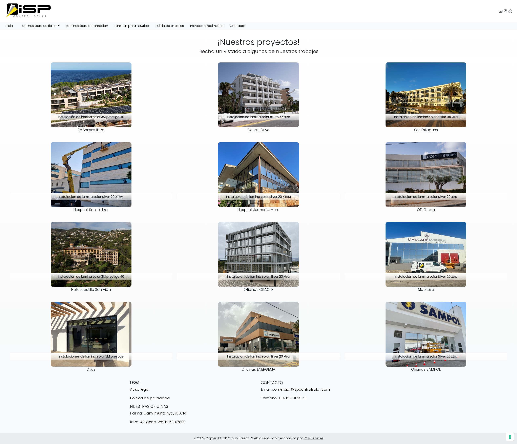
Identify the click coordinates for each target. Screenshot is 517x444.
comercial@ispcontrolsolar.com (301, 389)
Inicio (9, 25)
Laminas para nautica (132, 25)
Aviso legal (139, 389)
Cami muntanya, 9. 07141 (166, 413)
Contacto (237, 25)
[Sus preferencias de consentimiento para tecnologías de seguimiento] (510, 437)
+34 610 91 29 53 (292, 398)
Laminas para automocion (87, 25)
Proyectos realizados (206, 25)
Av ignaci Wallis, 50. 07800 (162, 421)
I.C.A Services (314, 438)
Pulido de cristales (170, 25)
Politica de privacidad (150, 398)
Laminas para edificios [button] (39, 25)
